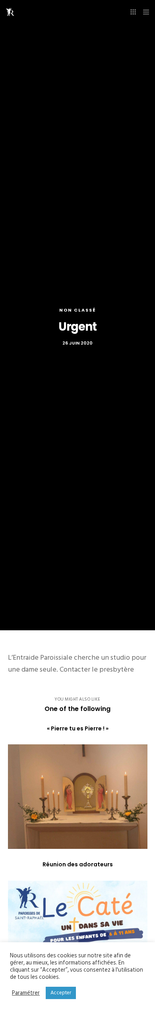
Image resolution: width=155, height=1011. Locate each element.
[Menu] (143, 12)
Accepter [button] (60, 992)
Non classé (77, 310)
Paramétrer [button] (26, 993)
